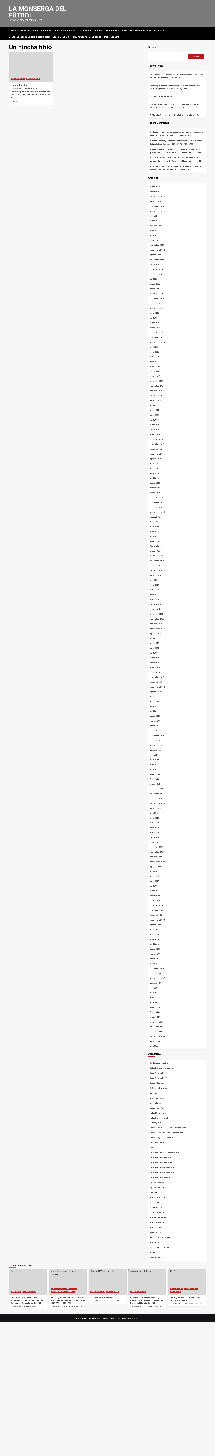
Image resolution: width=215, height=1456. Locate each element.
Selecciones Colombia (90, 30)
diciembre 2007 (156, 963)
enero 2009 (155, 900)
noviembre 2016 (157, 444)
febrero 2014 (155, 604)
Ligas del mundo (157, 1187)
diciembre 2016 (156, 439)
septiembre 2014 (157, 570)
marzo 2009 (155, 891)
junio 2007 (154, 993)
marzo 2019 (155, 323)
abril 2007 (154, 1002)
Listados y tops (156, 1192)
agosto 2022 (155, 255)
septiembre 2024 (157, 211)
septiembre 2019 (157, 308)
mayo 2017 (154, 415)
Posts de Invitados (32, 78)
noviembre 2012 (157, 677)
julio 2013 (154, 638)
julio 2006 (154, 1046)
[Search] (204, 30)
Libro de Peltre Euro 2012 (161, 1157)
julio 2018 (154, 347)
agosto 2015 (155, 517)
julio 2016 (154, 463)
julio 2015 (154, 522)
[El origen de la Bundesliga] (108, 1282)
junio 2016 (154, 468)
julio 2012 (154, 696)
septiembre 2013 (157, 628)
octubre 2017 (156, 391)
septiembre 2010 (157, 803)
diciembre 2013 (156, 614)
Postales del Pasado (140, 30)
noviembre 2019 (157, 298)
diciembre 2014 (156, 556)
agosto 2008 (155, 925)
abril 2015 (154, 536)
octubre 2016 (156, 449)
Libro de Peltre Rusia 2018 (161, 1177)
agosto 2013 (155, 633)
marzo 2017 (155, 425)
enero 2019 (155, 327)
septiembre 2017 (157, 395)
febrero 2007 (155, 1012)
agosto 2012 (155, 692)
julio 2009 (154, 871)
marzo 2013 (155, 658)
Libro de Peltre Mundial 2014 (162, 1172)
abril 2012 (154, 711)
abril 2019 (154, 318)
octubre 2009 (156, 857)
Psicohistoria (155, 1232)
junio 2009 (154, 876)
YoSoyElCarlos (17, 88)
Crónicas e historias (19, 30)
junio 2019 (154, 313)
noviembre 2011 (157, 735)
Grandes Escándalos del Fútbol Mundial (29, 37)
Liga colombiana (157, 1182)
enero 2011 (155, 784)
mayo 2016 (154, 473)
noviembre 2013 (157, 619)
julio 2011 (154, 755)
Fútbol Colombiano (42, 30)
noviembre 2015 (157, 502)
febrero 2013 (155, 662)
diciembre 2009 (156, 847)
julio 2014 (154, 580)
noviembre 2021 (157, 259)
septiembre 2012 (157, 687)
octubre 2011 (156, 740)
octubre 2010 (156, 798)
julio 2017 (154, 405)
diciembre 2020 (156, 269)
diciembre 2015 (156, 497)
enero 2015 (155, 551)
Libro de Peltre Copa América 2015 (165, 1153)
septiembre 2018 (157, 342)
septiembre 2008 (157, 920)
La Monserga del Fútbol (37, 12)
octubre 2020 (156, 274)
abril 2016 (154, 478)
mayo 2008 (154, 939)
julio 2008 (154, 929)
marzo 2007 (155, 1007)
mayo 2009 (154, 881)
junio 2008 (154, 934)
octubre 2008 (156, 915)
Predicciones (155, 1227)
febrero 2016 (155, 488)
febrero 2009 (155, 895)
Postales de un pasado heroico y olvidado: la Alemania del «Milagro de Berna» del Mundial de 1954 (174, 105)
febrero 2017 (155, 429)
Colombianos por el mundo (161, 1068)
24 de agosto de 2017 (31, 89)
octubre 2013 (156, 624)
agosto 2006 (155, 1041)
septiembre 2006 (157, 1036)
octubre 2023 (156, 225)
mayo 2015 (154, 531)
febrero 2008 (155, 954)
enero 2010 (155, 842)
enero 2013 (155, 667)
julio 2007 (154, 988)
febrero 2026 (155, 191)
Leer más (14, 101)
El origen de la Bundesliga (161, 96)
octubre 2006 (156, 1031)
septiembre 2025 (157, 196)
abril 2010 (154, 827)
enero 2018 (155, 376)
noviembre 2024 (157, 206)
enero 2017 (155, 434)
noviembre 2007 (157, 968)
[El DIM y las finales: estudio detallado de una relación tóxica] (187, 1282)
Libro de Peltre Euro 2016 (161, 1162)
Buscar (152, 47)
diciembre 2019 (156, 293)
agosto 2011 (155, 750)
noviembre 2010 (157, 793)
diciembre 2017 (156, 381)
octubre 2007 (156, 973)
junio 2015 (154, 526)
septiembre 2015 (157, 512)
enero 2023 (155, 240)
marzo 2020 (155, 284)
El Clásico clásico (157, 1098)
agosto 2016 (155, 458)
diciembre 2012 (156, 672)
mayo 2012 (154, 706)
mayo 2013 (154, 648)
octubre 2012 (156, 682)
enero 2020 (155, 289)
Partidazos (159, 30)
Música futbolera (157, 1197)
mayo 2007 (154, 997)
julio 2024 (154, 216)
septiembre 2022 (157, 250)
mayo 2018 (154, 357)
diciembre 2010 (156, 789)
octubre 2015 (156, 507)
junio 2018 (154, 352)
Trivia (152, 1252)
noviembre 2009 (157, 852)
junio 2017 (154, 410)
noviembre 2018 (157, 337)
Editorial (153, 1093)
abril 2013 (154, 653)
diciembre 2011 (156, 730)
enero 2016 (155, 492)
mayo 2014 (154, 590)
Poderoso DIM (111, 37)
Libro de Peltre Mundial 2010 (162, 1167)
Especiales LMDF (61, 37)
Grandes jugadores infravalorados (164, 1138)
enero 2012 (155, 726)
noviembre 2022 (157, 245)
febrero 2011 (155, 779)
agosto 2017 (155, 400)
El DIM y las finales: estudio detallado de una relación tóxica (175, 115)
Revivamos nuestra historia (87, 37)
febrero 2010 (155, 837)
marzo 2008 (155, 949)
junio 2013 (154, 643)
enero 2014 (155, 609)
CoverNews (120, 1318)
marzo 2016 (155, 483)
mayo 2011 (154, 764)
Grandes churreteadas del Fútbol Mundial (168, 1128)
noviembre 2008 (157, 910)
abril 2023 (154, 235)
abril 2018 (154, 361)
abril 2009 (154, 886)
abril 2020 (154, 279)
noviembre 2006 (157, 1027)
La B (124, 30)
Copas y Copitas (157, 1083)
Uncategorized (156, 1257)
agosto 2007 (155, 983)
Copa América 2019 (158, 1078)
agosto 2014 (155, 575)
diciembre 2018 (156, 332)
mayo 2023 (154, 230)
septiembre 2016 (157, 454)
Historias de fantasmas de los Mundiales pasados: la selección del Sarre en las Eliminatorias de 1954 (176, 76)
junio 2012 (154, 701)
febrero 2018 (155, 371)
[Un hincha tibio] (31, 67)
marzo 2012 (155, 716)
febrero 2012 (155, 721)
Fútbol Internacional (65, 30)
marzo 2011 (155, 774)
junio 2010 (154, 818)
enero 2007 (155, 1017)
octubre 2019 (156, 303)
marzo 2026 (155, 187)
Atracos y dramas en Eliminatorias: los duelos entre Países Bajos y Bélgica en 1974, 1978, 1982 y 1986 (175, 87)
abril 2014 (154, 594)
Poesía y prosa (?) (157, 1212)
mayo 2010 (154, 823)
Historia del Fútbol (158, 1143)
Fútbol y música (156, 1123)
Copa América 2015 (158, 1073)
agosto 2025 (155, 201)
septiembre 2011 (157, 745)
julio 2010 (154, 813)
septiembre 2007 (157, 978)
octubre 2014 (156, 565)
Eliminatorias (112, 30)
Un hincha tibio (19, 85)
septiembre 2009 (157, 861)
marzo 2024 (155, 221)
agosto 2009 (155, 866)
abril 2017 (154, 420)
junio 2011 (154, 759)
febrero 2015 (155, 546)
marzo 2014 (155, 599)
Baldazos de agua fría (159, 1063)
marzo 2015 (155, 541)
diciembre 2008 (156, 905)
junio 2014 (154, 585)
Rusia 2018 (154, 1242)
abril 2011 (154, 769)
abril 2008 (154, 944)
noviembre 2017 (157, 386)
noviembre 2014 (157, 560)
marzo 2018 (155, 366)
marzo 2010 (155, 832)
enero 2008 (155, 959)
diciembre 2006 (156, 1022)
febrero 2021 (155, 264)
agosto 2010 (155, 808)
